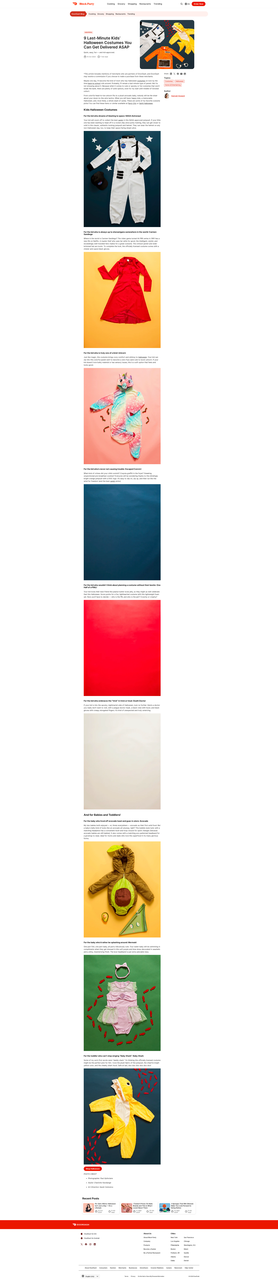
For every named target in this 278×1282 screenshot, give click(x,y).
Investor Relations (157, 1268)
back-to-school (94, 83)
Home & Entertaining (173, 85)
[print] (185, 73)
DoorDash (196, 1276)
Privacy (133, 1276)
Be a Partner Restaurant (152, 1253)
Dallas (173, 1260)
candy (120, 120)
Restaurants (145, 4)
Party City (132, 103)
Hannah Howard (178, 96)
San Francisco (189, 1237)
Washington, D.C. (190, 1245)
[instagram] (90, 1245)
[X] (174, 73)
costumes (141, 81)
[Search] (181, 4)
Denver (186, 1257)
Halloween (142, 357)
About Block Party (150, 1237)
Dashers (113, 1268)
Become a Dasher (150, 1249)
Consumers (103, 1268)
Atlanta (173, 1257)
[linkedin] (171, 73)
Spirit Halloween (146, 103)
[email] (181, 73)
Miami (186, 1249)
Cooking (111, 4)
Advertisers (144, 1268)
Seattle (186, 1253)
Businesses (133, 1268)
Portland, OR (175, 1253)
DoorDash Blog (78, 14)
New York (174, 1237)
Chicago (187, 1241)
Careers (169, 1268)
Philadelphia (175, 1245)
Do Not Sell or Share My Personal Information (151, 1276)
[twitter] (81, 1245)
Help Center (189, 1268)
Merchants (122, 1268)
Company (147, 1241)
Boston (173, 1249)
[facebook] (178, 73)
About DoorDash (91, 1268)
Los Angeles (175, 1241)
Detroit (186, 1260)
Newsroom (178, 1268)
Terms (126, 1276)
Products (147, 1245)
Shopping (132, 4)
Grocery (121, 4)
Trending (158, 4)
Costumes (169, 81)
